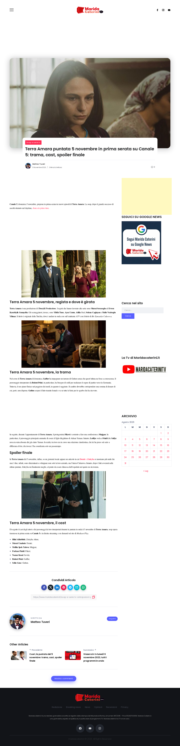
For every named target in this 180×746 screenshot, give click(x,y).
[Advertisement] (147, 196)
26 (139, 457)
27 (147, 457)
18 (133, 451)
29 (161, 457)
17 (125, 451)
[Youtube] (168, 10)
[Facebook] (156, 10)
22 (161, 451)
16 (168, 445)
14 (154, 445)
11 (132, 445)
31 (125, 463)
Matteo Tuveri (38, 164)
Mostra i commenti (64, 678)
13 (147, 445)
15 (161, 445)
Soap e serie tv (33, 142)
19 (140, 451)
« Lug (145, 470)
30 (168, 457)
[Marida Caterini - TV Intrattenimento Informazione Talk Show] (90, 9)
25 (132, 457)
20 (147, 451)
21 (154, 451)
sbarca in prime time (41, 208)
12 (140, 445)
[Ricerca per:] (143, 310)
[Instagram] (162, 10)
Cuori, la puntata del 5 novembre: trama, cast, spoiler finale (45, 657)
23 (168, 451)
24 (125, 457)
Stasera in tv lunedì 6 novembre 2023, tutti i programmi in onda (95, 657)
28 (154, 457)
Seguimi (112, 619)
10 (125, 445)
